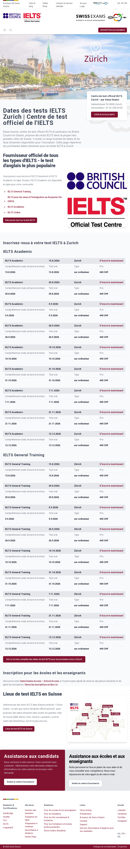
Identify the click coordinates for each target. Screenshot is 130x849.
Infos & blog (85, 810)
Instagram (122, 821)
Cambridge (8, 813)
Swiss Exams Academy (55, 830)
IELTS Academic (16, 206)
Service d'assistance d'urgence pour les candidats (97, 829)
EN (125, 3)
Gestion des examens (30, 812)
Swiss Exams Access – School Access (39, 681)
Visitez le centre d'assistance (20, 782)
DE (119, 3)
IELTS (5, 824)
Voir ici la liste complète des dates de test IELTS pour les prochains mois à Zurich (44, 659)
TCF (5, 820)
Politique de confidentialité (104, 847)
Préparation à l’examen (31, 825)
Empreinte (122, 847)
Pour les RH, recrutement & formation (56, 819)
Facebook (122, 814)
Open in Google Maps (104, 115)
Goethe (6, 817)
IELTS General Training (19, 191)
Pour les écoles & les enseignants (60, 810)
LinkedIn (122, 810)
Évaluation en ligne (31, 818)
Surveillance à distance (31, 831)
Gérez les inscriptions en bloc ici (41, 684)
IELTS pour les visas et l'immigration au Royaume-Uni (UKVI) (35, 199)
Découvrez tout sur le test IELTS (20, 220)
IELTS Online (14, 212)
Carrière (83, 821)
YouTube (121, 817)
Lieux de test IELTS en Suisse (18, 729)
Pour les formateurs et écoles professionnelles (58, 825)
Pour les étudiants (52, 814)
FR (122, 3)
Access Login (83, 5)
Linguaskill (8, 827)
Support (83, 824)
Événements (85, 814)
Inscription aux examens (112, 30)
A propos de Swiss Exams (92, 817)
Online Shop (30, 837)
